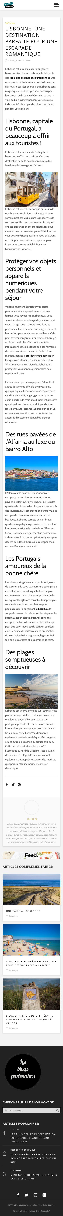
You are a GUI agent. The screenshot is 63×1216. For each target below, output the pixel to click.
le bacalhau (42, 608)
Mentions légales (20, 1211)
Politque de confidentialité (39, 1211)
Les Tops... (15, 1130)
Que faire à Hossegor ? (23, 911)
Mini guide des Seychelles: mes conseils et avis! (33, 1177)
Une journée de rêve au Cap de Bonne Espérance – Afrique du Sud (33, 1158)
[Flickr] (44, 1195)
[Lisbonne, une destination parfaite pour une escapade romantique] (31, 889)
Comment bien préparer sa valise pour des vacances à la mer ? (31, 963)
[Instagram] (35, 1195)
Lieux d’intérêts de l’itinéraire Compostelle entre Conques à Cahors (29, 1019)
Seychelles (16, 1170)
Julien (32, 819)
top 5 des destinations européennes (30, 77)
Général (10, 23)
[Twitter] (26, 1195)
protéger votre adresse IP (40, 355)
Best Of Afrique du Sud (23, 1150)
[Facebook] (18, 1195)
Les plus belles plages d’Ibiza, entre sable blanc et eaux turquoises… (33, 1138)
